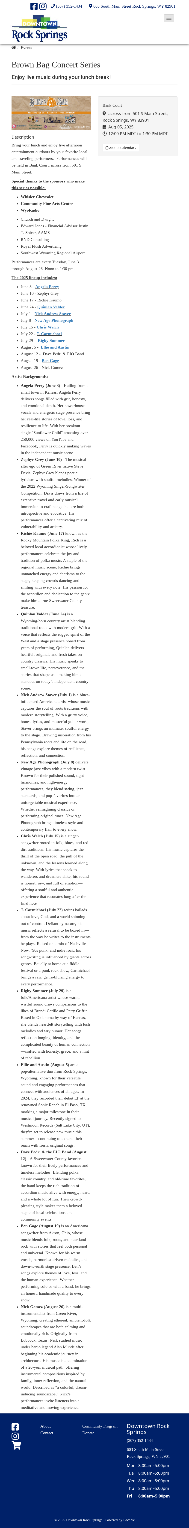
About (45, 1426)
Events (26, 47)
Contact (46, 1433)
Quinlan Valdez (51, 307)
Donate (88, 1433)
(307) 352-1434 (69, 6)
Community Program (100, 1426)
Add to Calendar (121, 148)
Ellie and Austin (55, 347)
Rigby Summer (51, 340)
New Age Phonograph (54, 320)
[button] (169, 18)
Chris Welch (48, 327)
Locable (129, 1520)
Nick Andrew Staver (53, 313)
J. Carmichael (49, 333)
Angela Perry (47, 286)
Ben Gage (50, 360)
